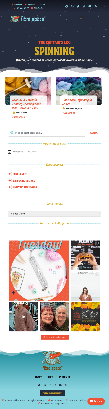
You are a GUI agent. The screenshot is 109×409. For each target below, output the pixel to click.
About (38, 376)
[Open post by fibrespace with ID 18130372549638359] (54, 316)
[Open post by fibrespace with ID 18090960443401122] (85, 316)
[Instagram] (72, 6)
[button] (81, 17)
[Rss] (95, 6)
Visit (50, 376)
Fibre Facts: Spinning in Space (77, 102)
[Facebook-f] (84, 6)
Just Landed (18, 116)
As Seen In (64, 376)
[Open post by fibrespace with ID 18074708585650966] (85, 286)
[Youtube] (89, 6)
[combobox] (46, 133)
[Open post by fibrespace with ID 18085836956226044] (39, 271)
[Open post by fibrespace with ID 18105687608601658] (85, 255)
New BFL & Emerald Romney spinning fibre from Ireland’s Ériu (26, 104)
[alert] (54, 152)
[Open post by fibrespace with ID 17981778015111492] (23, 316)
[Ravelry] (66, 6)
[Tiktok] (78, 6)
